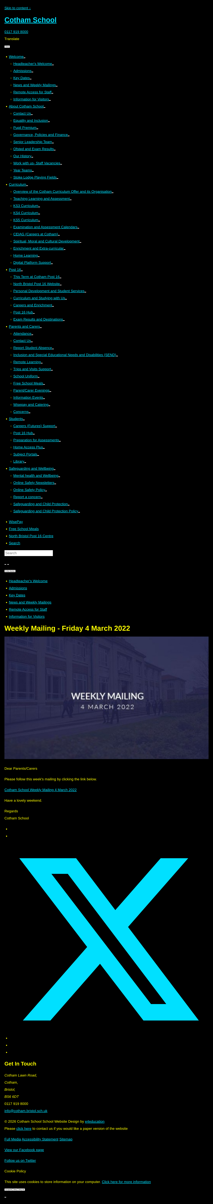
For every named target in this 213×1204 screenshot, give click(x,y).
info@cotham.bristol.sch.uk (25, 1111)
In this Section (10, 571)
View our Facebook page (24, 1150)
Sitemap (65, 1139)
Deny (15, 1189)
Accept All (8, 1189)
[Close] (5, 1197)
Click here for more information (126, 1182)
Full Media (12, 1139)
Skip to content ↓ (17, 8)
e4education (95, 1121)
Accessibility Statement (40, 1139)
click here (23, 1129)
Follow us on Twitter (20, 1161)
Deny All (21, 1189)
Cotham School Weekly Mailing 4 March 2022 (40, 790)
